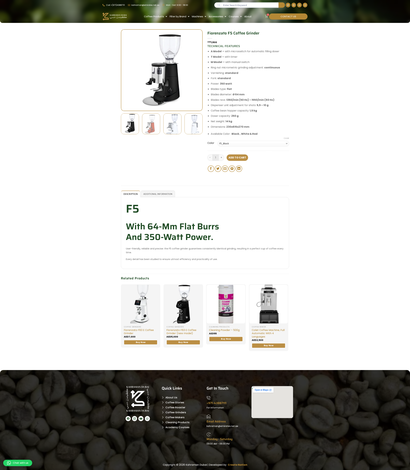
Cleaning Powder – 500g (224, 330)
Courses (234, 16)
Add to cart (237, 157)
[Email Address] (208, 417)
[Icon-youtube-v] (141, 418)
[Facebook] (128, 418)
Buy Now (141, 342)
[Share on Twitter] (218, 168)
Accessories (216, 16)
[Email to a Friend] (225, 168)
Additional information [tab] (157, 194)
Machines (197, 16)
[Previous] (128, 70)
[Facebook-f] (288, 5)
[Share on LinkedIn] (239, 168)
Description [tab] (130, 194)
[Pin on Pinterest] (232, 168)
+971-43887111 (216, 403)
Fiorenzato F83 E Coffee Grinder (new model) (181, 332)
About (248, 16)
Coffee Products (154, 16)
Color (210, 143)
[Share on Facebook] (211, 168)
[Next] (195, 70)
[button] (17, 463)
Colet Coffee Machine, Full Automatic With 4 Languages (268, 333)
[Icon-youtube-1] (305, 5)
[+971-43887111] (208, 398)
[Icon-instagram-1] (134, 418)
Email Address (216, 421)
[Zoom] (125, 107)
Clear (286, 138)
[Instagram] (293, 5)
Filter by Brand (178, 16)
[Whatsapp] (299, 5)
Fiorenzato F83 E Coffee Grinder (139, 332)
